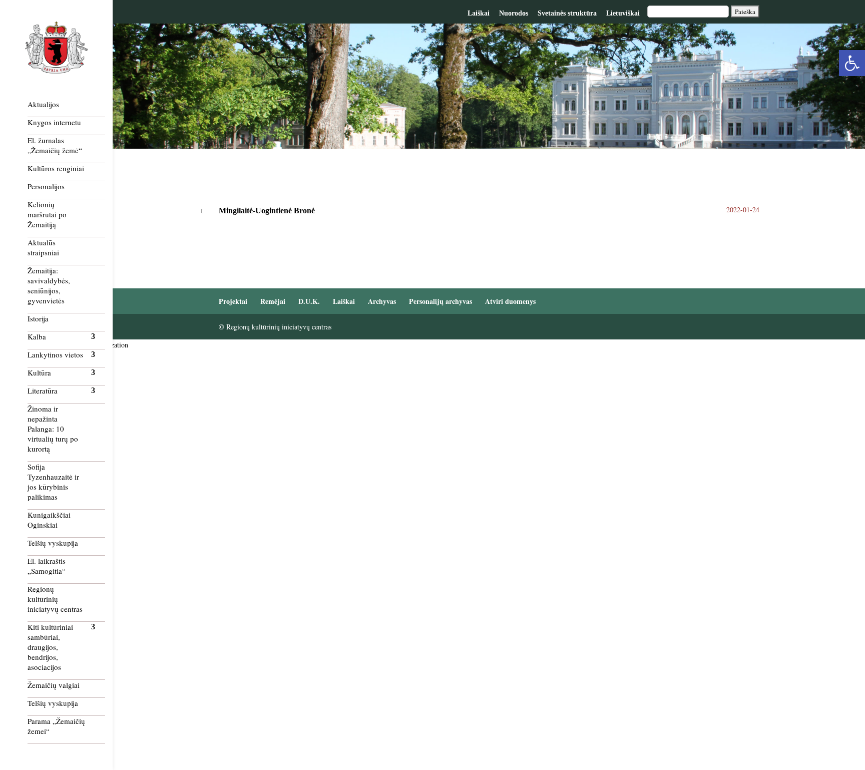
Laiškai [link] (479, 13)
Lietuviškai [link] (623, 13)
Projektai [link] (233, 301)
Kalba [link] (37, 336)
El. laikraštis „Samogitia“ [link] (47, 566)
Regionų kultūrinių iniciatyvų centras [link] (55, 599)
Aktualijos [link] (43, 104)
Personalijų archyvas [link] (440, 301)
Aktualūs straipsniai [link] (43, 247)
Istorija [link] (38, 318)
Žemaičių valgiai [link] (54, 685)
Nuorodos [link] (513, 13)
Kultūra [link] (39, 372)
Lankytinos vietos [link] (55, 354)
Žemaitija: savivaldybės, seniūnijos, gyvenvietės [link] (49, 285)
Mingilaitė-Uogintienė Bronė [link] (268, 210)
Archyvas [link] (382, 301)
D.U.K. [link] (309, 301)
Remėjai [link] (272, 301)
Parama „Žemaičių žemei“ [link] (56, 726)
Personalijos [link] (46, 186)
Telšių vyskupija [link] (53, 543)
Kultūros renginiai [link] (56, 168)
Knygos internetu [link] (54, 122)
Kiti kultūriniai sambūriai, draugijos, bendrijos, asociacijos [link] (50, 647)
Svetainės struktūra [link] (567, 13)
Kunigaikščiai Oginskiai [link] (49, 520)
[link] (852, 63)
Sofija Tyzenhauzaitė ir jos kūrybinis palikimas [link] (53, 482)
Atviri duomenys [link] (510, 301)
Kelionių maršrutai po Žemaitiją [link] (47, 214)
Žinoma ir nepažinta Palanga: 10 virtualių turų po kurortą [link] (53, 429)
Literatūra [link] (43, 391)
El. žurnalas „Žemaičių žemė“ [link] (55, 145)
